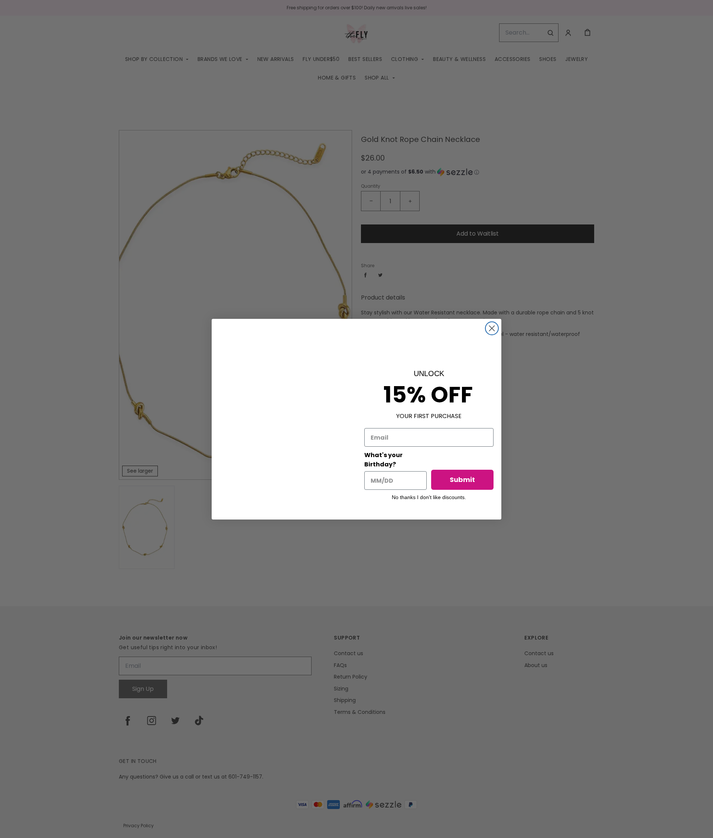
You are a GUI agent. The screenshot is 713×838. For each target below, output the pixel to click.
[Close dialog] (491, 328)
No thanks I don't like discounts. (429, 497)
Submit (462, 479)
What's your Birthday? (383, 460)
